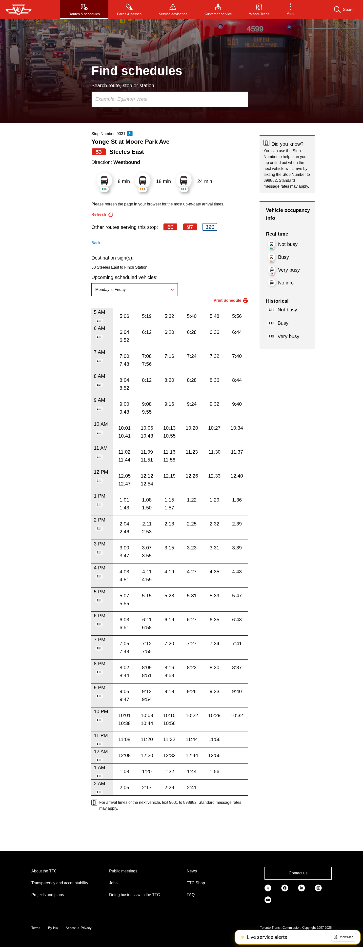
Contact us (298, 873)
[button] (290, 9)
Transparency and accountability (59, 883)
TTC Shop (196, 883)
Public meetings (123, 871)
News (192, 871)
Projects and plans (47, 895)
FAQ (191, 895)
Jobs (113, 883)
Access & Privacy (79, 928)
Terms (35, 928)
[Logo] (18, 9)
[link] (267, 887)
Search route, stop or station (122, 85)
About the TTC (44, 871)
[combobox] (169, 99)
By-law (53, 928)
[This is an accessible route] (130, 133)
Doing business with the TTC (134, 895)
